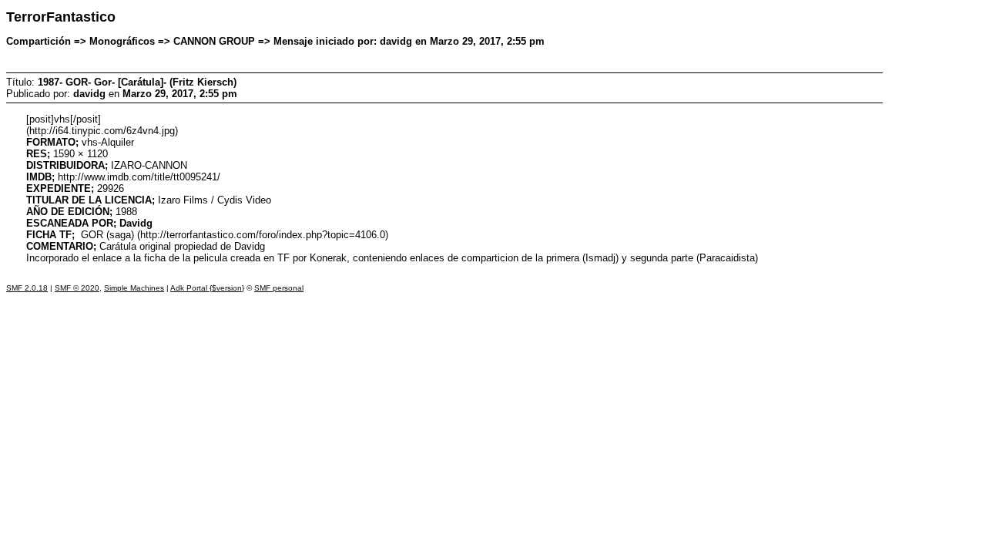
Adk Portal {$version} (207, 288)
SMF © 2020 (77, 288)
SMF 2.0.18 (27, 288)
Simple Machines (134, 288)
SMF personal (279, 288)
